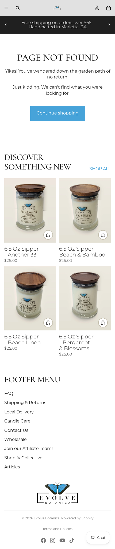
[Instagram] (52, 540)
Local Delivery (19, 411)
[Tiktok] (71, 540)
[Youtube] (62, 540)
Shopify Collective (23, 457)
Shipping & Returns (25, 402)
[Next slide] (109, 25)
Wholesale (15, 439)
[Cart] (108, 8)
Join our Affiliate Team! (28, 448)
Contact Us (16, 430)
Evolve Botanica (47, 518)
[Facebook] (43, 540)
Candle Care (17, 421)
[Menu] (6, 8)
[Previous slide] (6, 25)
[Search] (18, 8)
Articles (12, 466)
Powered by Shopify (77, 518)
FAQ (8, 393)
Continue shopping (58, 113)
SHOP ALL (100, 168)
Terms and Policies (57, 529)
